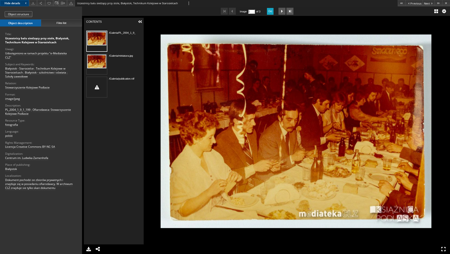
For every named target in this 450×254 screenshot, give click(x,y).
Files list (61, 23)
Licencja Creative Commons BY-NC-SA (30, 147)
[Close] (446, 3)
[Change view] (56, 3)
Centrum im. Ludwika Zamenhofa (26, 158)
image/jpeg (12, 99)
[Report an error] (71, 3)
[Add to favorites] (49, 3)
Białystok (11, 169)
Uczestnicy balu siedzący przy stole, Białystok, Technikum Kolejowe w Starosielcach (37, 40)
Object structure (18, 14)
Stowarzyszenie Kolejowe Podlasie (27, 87)
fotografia (11, 125)
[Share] (41, 3)
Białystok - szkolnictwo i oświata (45, 72)
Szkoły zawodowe (16, 76)
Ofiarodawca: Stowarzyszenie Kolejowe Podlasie (38, 112)
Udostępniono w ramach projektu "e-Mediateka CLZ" (36, 55)
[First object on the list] (401, 3)
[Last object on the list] (438, 3)
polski (9, 136)
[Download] (33, 3)
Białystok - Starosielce (19, 68)
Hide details (12, 3)
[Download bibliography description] (63, 3)
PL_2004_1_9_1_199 (17, 110)
